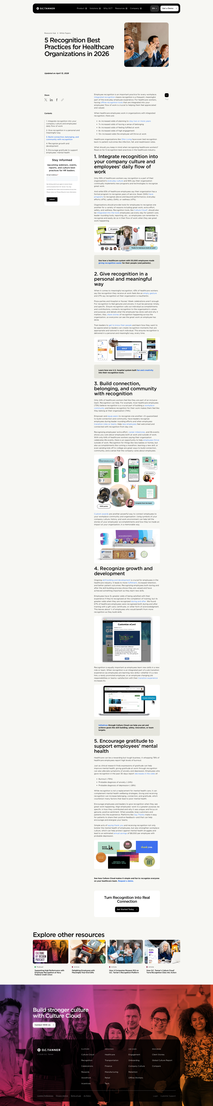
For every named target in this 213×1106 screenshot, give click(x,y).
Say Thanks (139, 815)
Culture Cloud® (141, 210)
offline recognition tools (112, 102)
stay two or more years (140, 121)
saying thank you (115, 825)
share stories (113, 315)
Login (155, 1096)
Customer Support (168, 1096)
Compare (156, 1066)
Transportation (111, 1060)
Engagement (134, 1055)
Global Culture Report (162, 1060)
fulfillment (132, 583)
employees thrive (151, 440)
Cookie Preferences (45, 1096)
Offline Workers (135, 1078)
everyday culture (115, 181)
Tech (107, 1083)
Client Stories (158, 1055)
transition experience (148, 678)
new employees (129, 424)
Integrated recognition (104, 97)
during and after (138, 601)
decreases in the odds (145, 774)
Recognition (86, 1060)
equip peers (112, 416)
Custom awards (101, 514)
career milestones (137, 432)
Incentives (86, 1083)
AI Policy (87, 1096)
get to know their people (120, 325)
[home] (45, 8)
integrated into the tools (108, 213)
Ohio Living (126, 139)
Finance (108, 1066)
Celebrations (87, 1066)
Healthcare (110, 1055)
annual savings (120, 833)
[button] (82, 8)
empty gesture (150, 293)
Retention (132, 1072)
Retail (107, 1078)
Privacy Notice (62, 1096)
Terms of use (76, 1096)
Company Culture (136, 1066)
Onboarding (133, 1060)
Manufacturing (111, 1072)
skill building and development (117, 580)
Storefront (86, 1078)
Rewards (85, 1072)
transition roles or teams (105, 424)
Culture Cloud (87, 1055)
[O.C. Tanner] (58, 1050)
